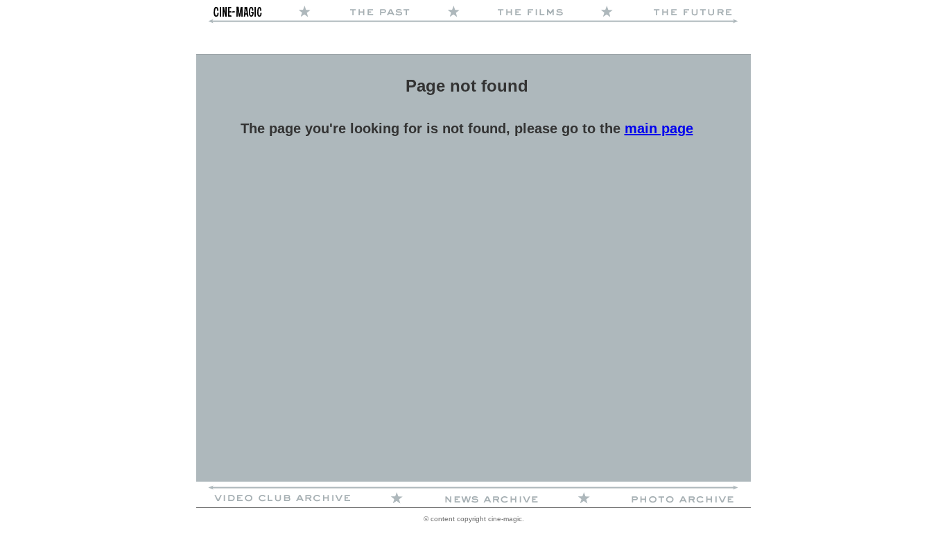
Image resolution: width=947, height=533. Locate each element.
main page (659, 128)
